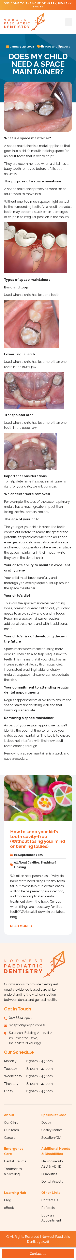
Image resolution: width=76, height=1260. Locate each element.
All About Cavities (26, 862)
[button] (68, 22)
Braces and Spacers (55, 46)
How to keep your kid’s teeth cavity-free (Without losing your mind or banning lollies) (37, 839)
